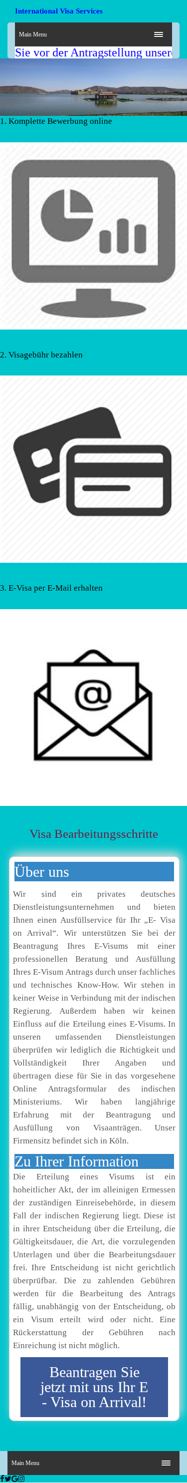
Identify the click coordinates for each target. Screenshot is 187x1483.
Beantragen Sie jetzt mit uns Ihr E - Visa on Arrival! (94, 1387)
